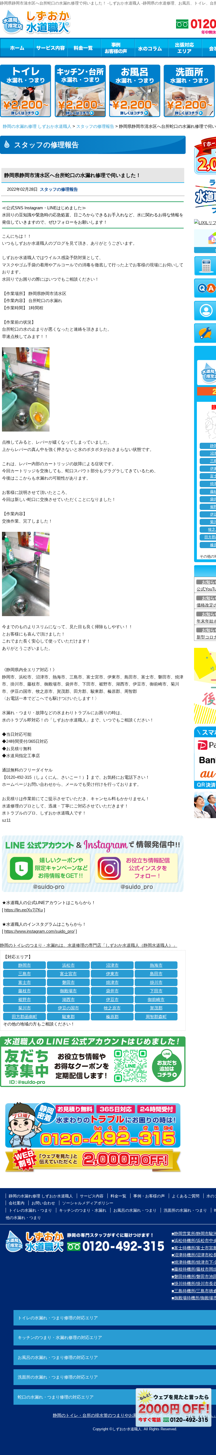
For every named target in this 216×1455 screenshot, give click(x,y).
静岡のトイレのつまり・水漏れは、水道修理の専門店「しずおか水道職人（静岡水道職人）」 (88, 945)
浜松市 (68, 965)
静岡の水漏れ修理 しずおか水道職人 (37, 126)
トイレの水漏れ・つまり (30, 1210)
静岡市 (24, 965)
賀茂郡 (156, 1007)
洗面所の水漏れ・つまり (185, 1210)
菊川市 (24, 1007)
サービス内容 (50, 47)
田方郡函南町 (24, 1016)
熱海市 (156, 965)
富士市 (24, 982)
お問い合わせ (43, 1203)
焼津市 (112, 982)
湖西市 (68, 999)
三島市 (24, 973)
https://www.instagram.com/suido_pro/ (39, 931)
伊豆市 (112, 999)
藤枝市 (24, 990)
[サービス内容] (40, 47)
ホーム (16, 47)
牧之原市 (112, 1007)
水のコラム (151, 47)
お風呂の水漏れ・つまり (135, 1210)
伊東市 (112, 973)
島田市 (156, 973)
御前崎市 (156, 999)
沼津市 (112, 965)
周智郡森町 (156, 1016)
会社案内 (16, 1203)
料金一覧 (84, 47)
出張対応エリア (185, 47)
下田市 (156, 990)
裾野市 (24, 999)
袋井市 (112, 990)
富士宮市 (68, 973)
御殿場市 (68, 990)
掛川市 (156, 982)
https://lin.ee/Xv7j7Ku (23, 909)
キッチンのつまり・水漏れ (82, 1210)
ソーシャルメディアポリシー (87, 1203)
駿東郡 (68, 1016)
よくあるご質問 (185, 1196)
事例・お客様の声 (118, 47)
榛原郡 (112, 1016)
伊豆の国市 (68, 1007)
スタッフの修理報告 (95, 126)
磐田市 (68, 982)
